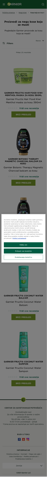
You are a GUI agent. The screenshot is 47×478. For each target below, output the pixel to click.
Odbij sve (23, 244)
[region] (23, 238)
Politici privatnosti (19, 238)
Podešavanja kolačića (23, 257)
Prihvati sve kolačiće (23, 251)
